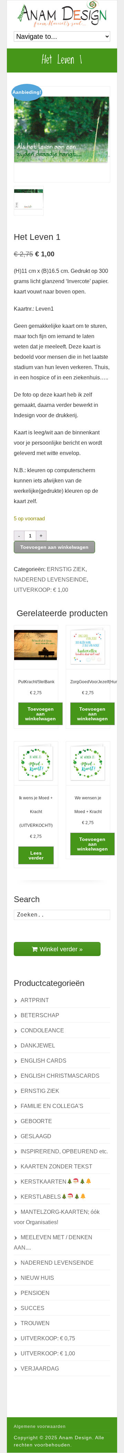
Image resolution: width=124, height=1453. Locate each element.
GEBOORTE (36, 1121)
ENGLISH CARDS (43, 1061)
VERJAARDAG (40, 1369)
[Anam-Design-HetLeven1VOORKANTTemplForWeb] (62, 134)
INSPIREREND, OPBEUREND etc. (64, 1151)
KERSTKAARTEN (43, 1182)
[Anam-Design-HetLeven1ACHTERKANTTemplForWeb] (29, 200)
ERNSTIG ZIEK (66, 569)
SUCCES (32, 1308)
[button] (40, 713)
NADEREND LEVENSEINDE (50, 580)
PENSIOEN (35, 1293)
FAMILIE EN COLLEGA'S (52, 1106)
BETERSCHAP (40, 1015)
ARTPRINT (35, 1000)
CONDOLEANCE (42, 1030)
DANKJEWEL (38, 1046)
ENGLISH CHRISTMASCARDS (60, 1076)
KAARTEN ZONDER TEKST (56, 1166)
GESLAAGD (36, 1136)
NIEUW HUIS (37, 1278)
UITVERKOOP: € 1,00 (41, 590)
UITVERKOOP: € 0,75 (48, 1338)
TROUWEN (35, 1323)
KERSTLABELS (41, 1197)
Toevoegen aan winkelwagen (54, 547)
